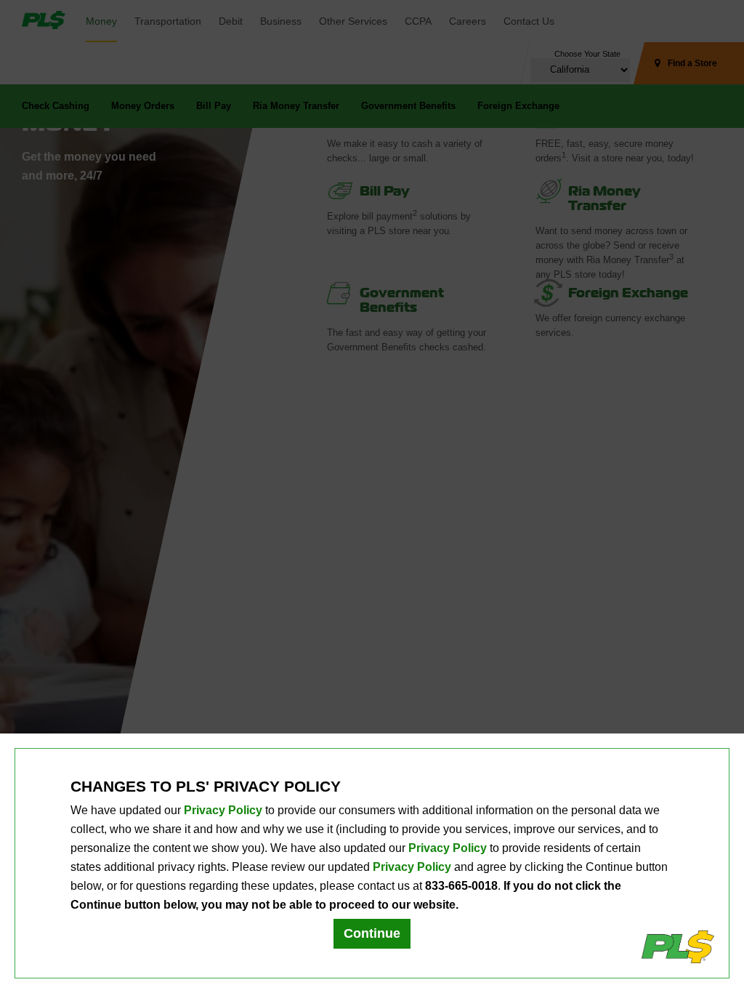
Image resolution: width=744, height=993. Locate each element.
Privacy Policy (223, 810)
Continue (372, 933)
